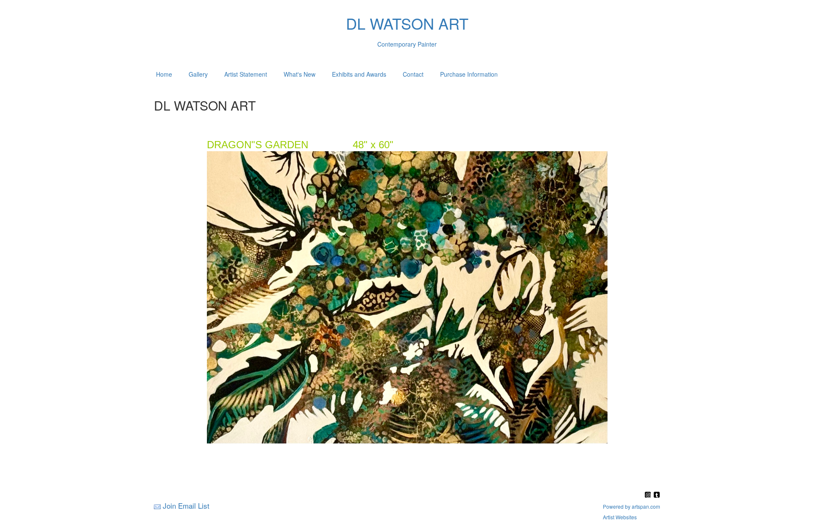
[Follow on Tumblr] (656, 495)
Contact (413, 74)
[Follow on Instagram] (648, 495)
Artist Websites (620, 517)
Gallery (198, 74)
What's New (299, 74)
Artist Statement (245, 74)
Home (164, 74)
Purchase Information (469, 74)
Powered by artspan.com (631, 506)
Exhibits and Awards (359, 74)
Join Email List (186, 505)
